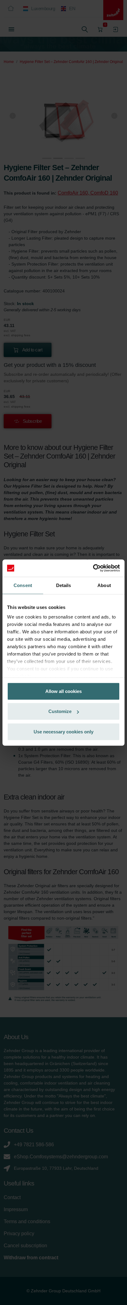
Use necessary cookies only (63, 731)
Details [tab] (63, 585)
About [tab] (104, 585)
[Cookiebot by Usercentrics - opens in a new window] (93, 568)
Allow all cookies (63, 691)
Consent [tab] (23, 585)
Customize (60, 711)
